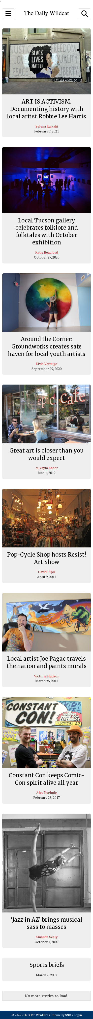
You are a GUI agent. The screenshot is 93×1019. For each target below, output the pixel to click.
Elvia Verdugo (46, 363)
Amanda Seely (46, 936)
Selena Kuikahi (46, 126)
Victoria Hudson (46, 676)
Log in (78, 1015)
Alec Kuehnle (46, 792)
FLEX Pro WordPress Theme (42, 1015)
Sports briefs (46, 964)
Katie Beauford (46, 252)
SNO (68, 1015)
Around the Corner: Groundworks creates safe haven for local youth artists (46, 346)
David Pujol (46, 571)
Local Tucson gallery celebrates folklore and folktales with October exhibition (46, 231)
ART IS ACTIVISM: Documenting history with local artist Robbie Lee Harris (46, 109)
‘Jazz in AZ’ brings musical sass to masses (46, 923)
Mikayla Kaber (46, 467)
